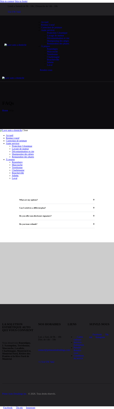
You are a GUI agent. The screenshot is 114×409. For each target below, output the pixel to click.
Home (5, 110)
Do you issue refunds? (28, 224)
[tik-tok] (84, 9)
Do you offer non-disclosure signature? (35, 216)
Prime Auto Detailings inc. (15, 393)
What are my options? (28, 200)
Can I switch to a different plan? (32, 208)
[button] (60, 78)
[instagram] (87, 9)
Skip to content (7, 1)
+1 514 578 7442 (46, 362)
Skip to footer (21, 1)
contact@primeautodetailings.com (54, 350)
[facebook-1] (81, 9)
